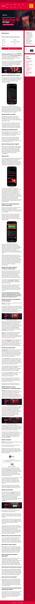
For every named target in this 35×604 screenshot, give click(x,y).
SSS (20, 7)
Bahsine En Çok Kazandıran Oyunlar (29, 69)
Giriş (11, 4)
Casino (11, 7)
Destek (19, 4)
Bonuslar (15, 4)
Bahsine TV (28, 67)
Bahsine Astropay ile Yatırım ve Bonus (29, 62)
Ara (26, 48)
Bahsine (7, 4)
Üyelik (15, 7)
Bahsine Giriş (31, 5)
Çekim (7, 7)
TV (17, 7)
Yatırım (23, 4)
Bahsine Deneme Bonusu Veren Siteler (29, 73)
